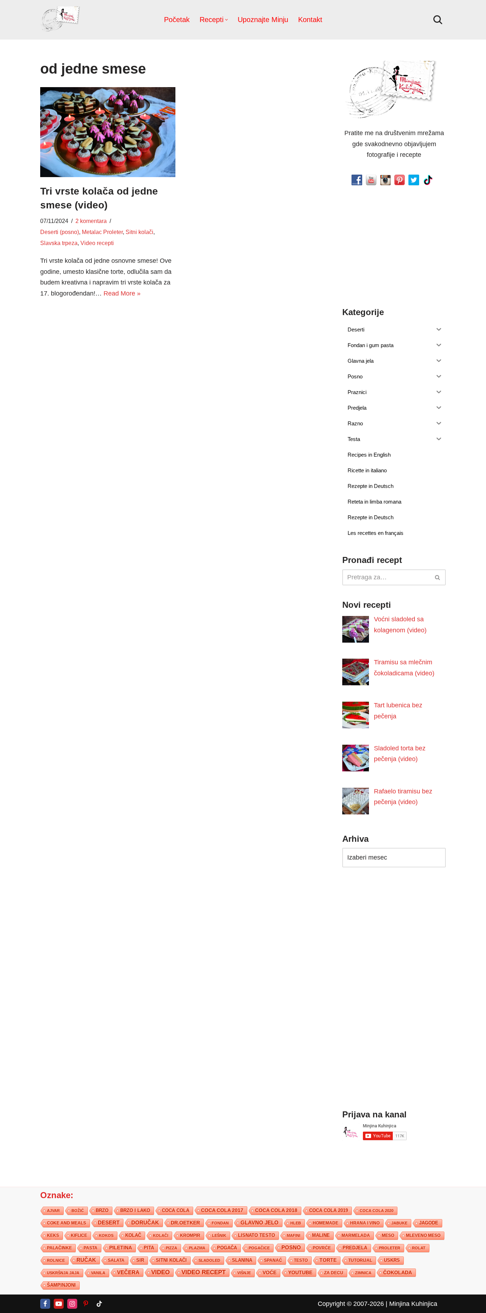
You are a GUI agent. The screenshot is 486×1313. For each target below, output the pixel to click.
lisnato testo (256, 1235)
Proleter (389, 1248)
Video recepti (97, 243)
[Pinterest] (86, 1304)
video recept (203, 1272)
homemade (325, 1223)
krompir (190, 1235)
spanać (273, 1260)
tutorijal (360, 1260)
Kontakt (310, 19)
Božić (78, 1210)
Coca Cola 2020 (376, 1210)
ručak (86, 1260)
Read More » (122, 293)
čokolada (397, 1272)
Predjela (355, 1247)
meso (388, 1235)
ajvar (53, 1210)
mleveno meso (423, 1235)
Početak (177, 19)
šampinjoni (61, 1285)
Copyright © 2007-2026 (351, 1303)
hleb (295, 1223)
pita (149, 1247)
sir (140, 1260)
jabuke (399, 1223)
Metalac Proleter (102, 232)
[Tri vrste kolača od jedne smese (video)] (107, 132)
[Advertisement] (107, 359)
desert (109, 1223)
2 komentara (91, 221)
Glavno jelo (260, 1223)
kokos (106, 1235)
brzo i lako (135, 1210)
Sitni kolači (139, 232)
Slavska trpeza (59, 243)
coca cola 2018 (276, 1210)
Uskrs (392, 1260)
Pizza (171, 1248)
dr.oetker (185, 1223)
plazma (197, 1248)
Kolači (160, 1235)
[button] (226, 19)
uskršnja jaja (63, 1273)
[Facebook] (45, 1304)
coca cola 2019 (328, 1210)
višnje (244, 1273)
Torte (328, 1260)
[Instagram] (72, 1304)
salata (116, 1260)
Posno (291, 1247)
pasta (90, 1247)
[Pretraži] (437, 19)
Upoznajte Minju (263, 19)
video (160, 1272)
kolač (133, 1235)
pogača (227, 1247)
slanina (242, 1260)
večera (128, 1272)
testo (301, 1260)
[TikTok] (99, 1304)
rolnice (56, 1260)
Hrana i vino (365, 1223)
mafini (293, 1235)
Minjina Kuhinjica (413, 1303)
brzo (102, 1210)
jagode (428, 1223)
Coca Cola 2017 (222, 1210)
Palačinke (59, 1247)
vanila (98, 1273)
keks (53, 1235)
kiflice (79, 1235)
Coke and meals (66, 1223)
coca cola (175, 1210)
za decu (333, 1272)
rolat (419, 1248)
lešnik (219, 1235)
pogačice (259, 1248)
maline (321, 1235)
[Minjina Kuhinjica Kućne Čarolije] (61, 19)
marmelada (356, 1235)
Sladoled (209, 1260)
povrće (322, 1247)
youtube (300, 1272)
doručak (145, 1223)
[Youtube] (59, 1304)
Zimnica (363, 1273)
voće (269, 1272)
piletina (120, 1247)
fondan (220, 1223)
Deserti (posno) (59, 232)
